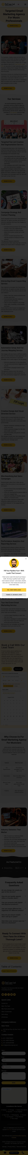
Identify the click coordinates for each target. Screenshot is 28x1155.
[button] (26, 558)
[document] (14, 577)
